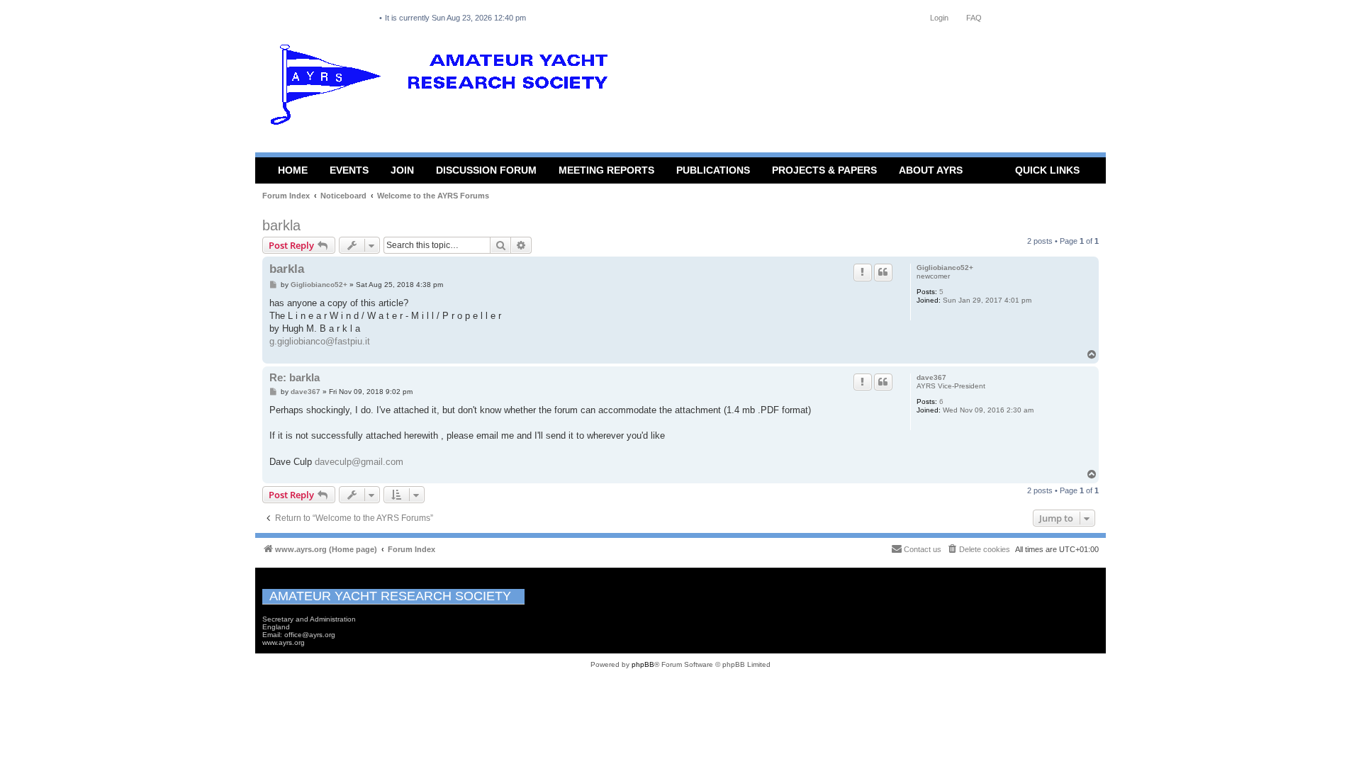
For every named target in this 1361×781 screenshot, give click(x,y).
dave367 (931, 377)
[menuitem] (978, 549)
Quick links (1047, 170)
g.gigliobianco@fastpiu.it (319, 341)
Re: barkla (294, 377)
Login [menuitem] (939, 17)
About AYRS (931, 170)
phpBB (643, 664)
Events (349, 170)
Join (402, 170)
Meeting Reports (606, 170)
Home (293, 170)
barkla (281, 225)
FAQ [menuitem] (974, 17)
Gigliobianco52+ (945, 267)
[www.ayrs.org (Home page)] (444, 88)
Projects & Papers (824, 170)
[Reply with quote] (883, 272)
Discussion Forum (486, 170)
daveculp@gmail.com (359, 461)
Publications (713, 170)
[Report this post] (862, 272)
